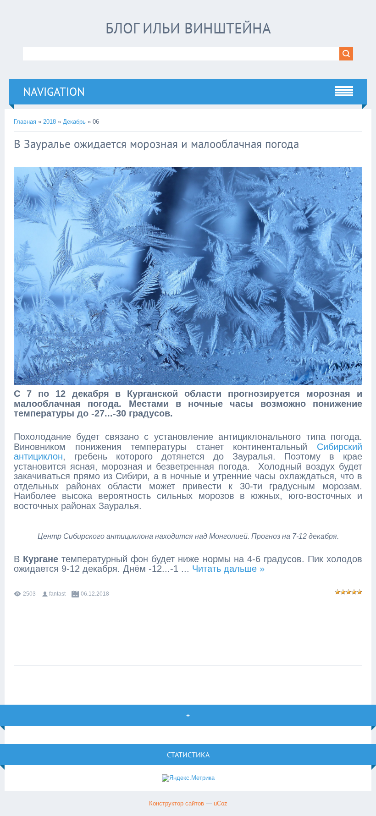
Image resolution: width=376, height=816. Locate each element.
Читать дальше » (228, 569)
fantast (57, 594)
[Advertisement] (188, 627)
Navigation (54, 91)
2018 (49, 121)
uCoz (220, 803)
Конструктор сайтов (176, 803)
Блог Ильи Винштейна (188, 28)
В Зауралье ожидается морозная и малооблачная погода (156, 144)
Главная (25, 121)
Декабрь (74, 121)
